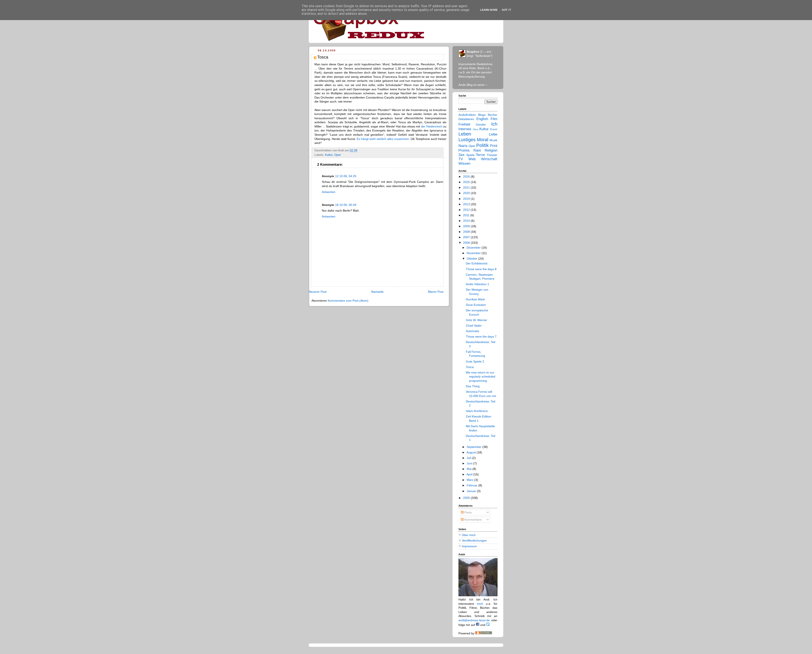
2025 (467, 182)
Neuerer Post (317, 291)
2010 (467, 220)
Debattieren (466, 119)
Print (493, 146)
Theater (492, 155)
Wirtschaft (489, 159)
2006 (467, 242)
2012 (467, 209)
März (470, 480)
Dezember (474, 247)
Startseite (377, 291)
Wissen (464, 163)
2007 (467, 237)
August (471, 452)
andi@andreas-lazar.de (474, 620)
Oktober (472, 258)
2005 (467, 497)
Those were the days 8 (481, 269)
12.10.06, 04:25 (345, 176)
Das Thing (473, 386)
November (474, 253)
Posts (468, 512)
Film (494, 119)
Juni (470, 463)
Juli (469, 458)
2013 (467, 204)
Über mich (469, 535)
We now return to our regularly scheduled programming (480, 376)
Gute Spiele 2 (475, 361)
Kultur (329, 154)
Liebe (493, 134)
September (474, 447)
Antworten (328, 192)
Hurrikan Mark (475, 299)
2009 (467, 226)
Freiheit (464, 124)
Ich (494, 124)
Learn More (489, 9)
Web (472, 159)
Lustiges (467, 139)
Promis (464, 150)
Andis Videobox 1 (477, 284)
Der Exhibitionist (476, 263)
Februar (472, 485)
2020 (467, 193)
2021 (467, 187)
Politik (482, 145)
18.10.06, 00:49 (345, 205)
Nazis (463, 146)
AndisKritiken (467, 114)
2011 (466, 215)
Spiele (470, 155)
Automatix (472, 331)
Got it (506, 9)
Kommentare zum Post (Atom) (348, 300)
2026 (467, 176)
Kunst (493, 129)
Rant (477, 150)
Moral (482, 139)
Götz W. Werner (476, 320)
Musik (493, 140)
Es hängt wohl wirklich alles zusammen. (383, 139)
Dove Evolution (476, 304)
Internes (464, 129)
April (469, 474)
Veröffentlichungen (474, 540)
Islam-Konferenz (477, 411)
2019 (467, 198)
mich (480, 603)
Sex (461, 155)
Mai (469, 469)
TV (460, 159)
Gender (481, 124)
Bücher (492, 114)
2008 (467, 231)
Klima (475, 129)
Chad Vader (474, 325)
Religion (491, 150)
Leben (464, 134)
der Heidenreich (431, 126)
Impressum (469, 546)
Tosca (470, 367)
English (482, 119)
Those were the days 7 (481, 336)
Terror (480, 155)
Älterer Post (435, 291)
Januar (472, 491)
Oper (337, 154)
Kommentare (473, 519)
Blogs (482, 114)
